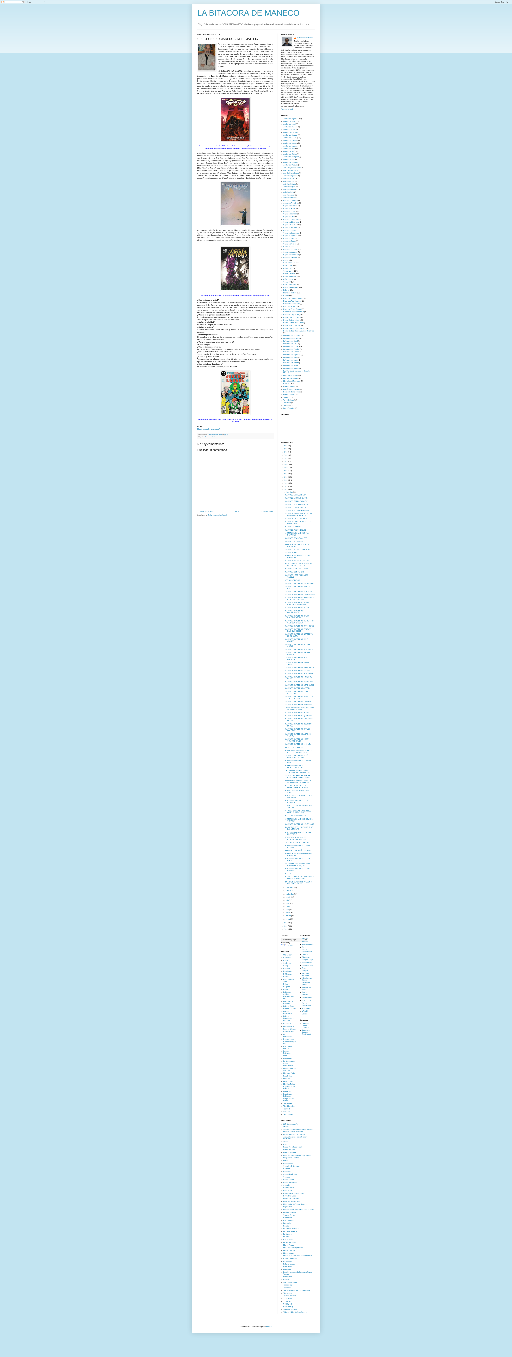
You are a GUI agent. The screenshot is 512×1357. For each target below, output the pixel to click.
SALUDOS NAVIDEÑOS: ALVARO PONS (300, 595)
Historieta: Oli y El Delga (292, 315)
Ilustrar (304, 992)
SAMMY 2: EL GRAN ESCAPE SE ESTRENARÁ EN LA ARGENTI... (298, 776)
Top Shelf (286, 1109)
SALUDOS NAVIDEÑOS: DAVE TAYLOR (299, 667)
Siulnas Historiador (290, 1282)
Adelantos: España (290, 140)
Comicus (286, 1177)
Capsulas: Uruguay (290, 252)
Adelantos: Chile (289, 130)
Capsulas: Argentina (290, 203)
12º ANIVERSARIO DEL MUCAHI (297, 842)
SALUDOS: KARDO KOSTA (295, 541)
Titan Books (287, 1103)
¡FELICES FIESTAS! (292, 580)
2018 (286, 471)
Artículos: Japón (289, 195)
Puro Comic (287, 1277)
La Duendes (287, 1234)
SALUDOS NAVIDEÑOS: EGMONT (298, 671)
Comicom (286, 1169)
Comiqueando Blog (290, 1182)
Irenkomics (287, 1223)
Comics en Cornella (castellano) (306, 1032)
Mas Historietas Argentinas (293, 1248)
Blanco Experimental (307, 951)
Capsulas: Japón (289, 241)
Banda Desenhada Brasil (292, 1147)
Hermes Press (288, 1039)
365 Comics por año (290, 1124)
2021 (286, 461)
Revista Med (306, 1006)
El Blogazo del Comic (291, 1199)
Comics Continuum (290, 1174)
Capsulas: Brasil (289, 211)
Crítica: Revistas (289, 274)
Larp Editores (288, 1066)
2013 (286, 486)
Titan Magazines (289, 1106)
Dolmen (286, 984)
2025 (286, 449)
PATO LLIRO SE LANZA (294, 747)
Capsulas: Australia (290, 206)
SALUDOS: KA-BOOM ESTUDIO (297, 561)
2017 (286, 474)
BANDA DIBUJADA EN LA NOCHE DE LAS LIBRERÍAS (299, 828)
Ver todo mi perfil (287, 109)
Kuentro (286, 1226)
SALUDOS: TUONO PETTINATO (297, 510)
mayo (288, 906)
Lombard (286, 1079)
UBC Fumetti (288, 1304)
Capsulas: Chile (289, 217)
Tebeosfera (287, 1288)
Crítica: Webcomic (289, 285)
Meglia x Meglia (289, 1250)
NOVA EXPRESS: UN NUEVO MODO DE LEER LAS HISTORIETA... (298, 751)
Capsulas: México (289, 244)
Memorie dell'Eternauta (291, 381)
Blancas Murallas (289, 1152)
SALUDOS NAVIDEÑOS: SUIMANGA (298, 705)
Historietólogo (288, 1220)
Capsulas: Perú (289, 247)
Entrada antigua (267, 511)
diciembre (289, 492)
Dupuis (286, 989)
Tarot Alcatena (288, 400)
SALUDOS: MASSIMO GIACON (296, 498)
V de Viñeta (306, 1008)
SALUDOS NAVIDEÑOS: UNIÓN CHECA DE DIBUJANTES (297, 604)
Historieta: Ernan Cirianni (292, 309)
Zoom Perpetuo (289, 408)
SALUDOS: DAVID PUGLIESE (296, 538)
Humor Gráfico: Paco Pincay (293, 323)
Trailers (286, 405)
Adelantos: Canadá (290, 127)
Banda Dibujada (289, 1150)
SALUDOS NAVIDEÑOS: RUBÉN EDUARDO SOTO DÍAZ (297, 756)
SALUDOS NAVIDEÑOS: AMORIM (297, 688)
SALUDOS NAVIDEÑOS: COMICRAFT (299, 682)
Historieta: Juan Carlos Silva (293, 312)
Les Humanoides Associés (289, 1069)
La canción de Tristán (291, 1229)
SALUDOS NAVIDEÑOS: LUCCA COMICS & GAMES (297, 740)
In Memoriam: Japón (290, 360)
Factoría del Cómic (290, 1212)
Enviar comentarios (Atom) (217, 515)
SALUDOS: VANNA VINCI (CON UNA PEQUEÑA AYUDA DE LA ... (298, 514)
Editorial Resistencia (287, 1012)
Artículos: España (289, 187)
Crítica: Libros (288, 271)
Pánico (304, 1003)
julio (287, 900)
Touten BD (287, 1301)
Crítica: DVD (287, 268)
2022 (286, 458)
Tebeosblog (287, 1285)
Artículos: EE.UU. (289, 184)
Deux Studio (287, 1191)
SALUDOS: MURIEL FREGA (295, 495)
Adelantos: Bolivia (289, 121)
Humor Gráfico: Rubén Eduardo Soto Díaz (298, 331)
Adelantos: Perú (289, 159)
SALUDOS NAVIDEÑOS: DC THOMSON (300, 685)
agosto (288, 897)
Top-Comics (287, 1298)
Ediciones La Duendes (288, 1002)
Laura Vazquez (288, 1240)
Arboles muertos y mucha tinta (294, 1134)
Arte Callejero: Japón (291, 173)
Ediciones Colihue (287, 993)
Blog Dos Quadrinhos (291, 1158)
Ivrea (285, 1056)
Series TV (286, 397)
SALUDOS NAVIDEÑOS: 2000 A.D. (298, 744)
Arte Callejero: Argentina (292, 168)
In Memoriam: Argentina (292, 336)
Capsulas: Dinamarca (291, 222)
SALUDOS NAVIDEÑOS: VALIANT (297, 608)
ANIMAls (305, 939)
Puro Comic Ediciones (287, 1095)
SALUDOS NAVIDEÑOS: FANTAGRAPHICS (294, 612)
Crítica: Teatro (288, 279)
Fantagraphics (288, 1026)
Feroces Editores (289, 1029)
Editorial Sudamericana (288, 1017)
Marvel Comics (288, 1081)
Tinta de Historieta (290, 1296)
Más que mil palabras (291, 378)
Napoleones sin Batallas (289, 1088)
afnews (286, 1127)
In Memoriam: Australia (291, 338)
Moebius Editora (289, 1084)
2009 (286, 929)
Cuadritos (286, 1185)
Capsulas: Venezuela (291, 255)
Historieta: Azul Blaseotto (292, 301)
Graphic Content (289, 1215)
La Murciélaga (307, 997)
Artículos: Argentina (290, 176)
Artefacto (305, 942)
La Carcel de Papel (290, 1231)
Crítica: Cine (287, 266)
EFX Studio (287, 1021)
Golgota (305, 971)
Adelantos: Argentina (290, 119)
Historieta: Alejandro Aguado (293, 298)
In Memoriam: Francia (291, 352)
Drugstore (287, 987)
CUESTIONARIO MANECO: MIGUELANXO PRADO (295, 766)
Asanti (285, 1142)
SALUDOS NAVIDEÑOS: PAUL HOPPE (299, 674)
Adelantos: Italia (289, 149)
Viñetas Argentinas (290, 1309)
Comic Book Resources (291, 1166)
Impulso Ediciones (287, 1052)
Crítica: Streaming (289, 276)
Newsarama (287, 1261)
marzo (288, 913)
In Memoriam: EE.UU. (291, 346)
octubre (288, 891)
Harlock (286, 296)
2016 (286, 477)
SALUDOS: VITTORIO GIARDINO (297, 549)
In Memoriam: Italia (290, 357)
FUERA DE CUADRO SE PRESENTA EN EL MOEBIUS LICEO (298, 883)
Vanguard (286, 1112)
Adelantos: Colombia (291, 132)
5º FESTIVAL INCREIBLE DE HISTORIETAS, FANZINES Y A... (297, 838)
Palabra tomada (289, 1264)
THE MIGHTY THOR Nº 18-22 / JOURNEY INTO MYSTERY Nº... (298, 771)
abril (287, 910)
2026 (286, 446)
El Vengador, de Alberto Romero (295, 1204)
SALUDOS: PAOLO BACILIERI (296, 519)
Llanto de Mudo (289, 1073)
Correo (285, 260)
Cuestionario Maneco (212, 437)
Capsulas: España (290, 227)
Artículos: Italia (288, 192)
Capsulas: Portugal (290, 249)
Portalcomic (287, 1269)
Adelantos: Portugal (290, 162)
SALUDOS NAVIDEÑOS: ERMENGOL (299, 701)
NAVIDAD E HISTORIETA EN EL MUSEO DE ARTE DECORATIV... (298, 787)
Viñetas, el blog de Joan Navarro (295, 1312)
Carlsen (286, 960)
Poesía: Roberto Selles (291, 392)
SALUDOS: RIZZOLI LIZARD (295, 530)
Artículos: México (289, 198)
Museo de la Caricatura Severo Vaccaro (297, 1256)
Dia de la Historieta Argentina (294, 1193)
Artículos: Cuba (288, 181)
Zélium (304, 1014)
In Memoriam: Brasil (290, 341)
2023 (286, 455)
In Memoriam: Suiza (290, 365)
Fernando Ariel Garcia (305, 38)
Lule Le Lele (306, 1000)
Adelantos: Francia (290, 143)
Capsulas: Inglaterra (290, 236)
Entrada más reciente (205, 511)
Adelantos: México (290, 154)
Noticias (286, 384)
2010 (286, 926)
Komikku (305, 995)
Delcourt (286, 977)
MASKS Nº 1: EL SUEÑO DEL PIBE (298, 850)
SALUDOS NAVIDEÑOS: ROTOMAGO (299, 591)
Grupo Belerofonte (287, 1035)
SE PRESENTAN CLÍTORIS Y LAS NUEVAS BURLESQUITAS (297, 864)
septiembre (290, 894)
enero (288, 919)
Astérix (285, 1144)
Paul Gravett (287, 1267)
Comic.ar (305, 954)
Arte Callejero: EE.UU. (291, 170)
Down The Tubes (289, 1196)
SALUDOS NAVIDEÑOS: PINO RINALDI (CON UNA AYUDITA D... (299, 599)
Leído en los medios (290, 376)
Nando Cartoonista (290, 1258)
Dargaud (286, 968)
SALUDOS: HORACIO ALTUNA (296, 569)
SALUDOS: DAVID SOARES (295, 507)
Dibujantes (306, 957)
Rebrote (286, 1280)
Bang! (304, 947)
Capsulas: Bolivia (289, 209)
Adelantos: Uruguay (290, 165)
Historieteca (287, 1218)
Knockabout (287, 1058)
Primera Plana (288, 395)
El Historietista (307, 963)
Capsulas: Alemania (290, 200)
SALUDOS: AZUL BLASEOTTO (296, 504)
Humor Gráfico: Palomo (291, 325)
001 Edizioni (287, 955)
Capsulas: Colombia (290, 219)
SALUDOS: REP (291, 553)
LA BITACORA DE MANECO (248, 12)
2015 (286, 480)
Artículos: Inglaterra (290, 189)
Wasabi (305, 1011)
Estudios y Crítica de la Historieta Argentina (299, 1209)
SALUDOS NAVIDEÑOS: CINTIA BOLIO (299, 583)
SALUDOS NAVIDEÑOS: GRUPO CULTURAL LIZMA (297, 617)
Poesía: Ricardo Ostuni (291, 389)
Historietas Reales (306, 984)
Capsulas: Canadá (290, 214)
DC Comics (287, 974)
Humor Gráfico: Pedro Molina (293, 328)
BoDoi (285, 1161)
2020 (286, 464)
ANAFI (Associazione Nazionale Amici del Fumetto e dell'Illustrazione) (298, 1130)
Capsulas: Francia (290, 230)
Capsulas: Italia (289, 238)
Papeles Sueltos (289, 386)
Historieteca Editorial (287, 1047)
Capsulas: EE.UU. (289, 225)
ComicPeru (287, 1171)
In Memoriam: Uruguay (291, 368)
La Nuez (286, 1237)
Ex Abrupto (287, 1023)
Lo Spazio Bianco (289, 1242)
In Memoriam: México (291, 363)
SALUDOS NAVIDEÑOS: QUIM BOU (298, 716)
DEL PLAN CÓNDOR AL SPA (296, 816)
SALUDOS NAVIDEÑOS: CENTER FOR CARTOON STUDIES (299, 622)
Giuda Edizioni (288, 1032)
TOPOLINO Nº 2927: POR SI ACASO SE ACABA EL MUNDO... (299, 708)
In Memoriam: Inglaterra (292, 355)
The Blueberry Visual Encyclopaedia (296, 1290)
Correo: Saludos (289, 263)
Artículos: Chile (288, 178)
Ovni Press (287, 1091)
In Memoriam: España (291, 349)
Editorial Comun (289, 1006)
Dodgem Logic (307, 960)
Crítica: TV (287, 282)
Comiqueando (288, 1180)
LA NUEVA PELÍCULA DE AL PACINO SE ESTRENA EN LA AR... (298, 565)
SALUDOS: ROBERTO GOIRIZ (296, 501)
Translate (290, 945)
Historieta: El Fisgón (290, 306)
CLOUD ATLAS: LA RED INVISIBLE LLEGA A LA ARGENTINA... (298, 812)
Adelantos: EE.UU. (290, 138)
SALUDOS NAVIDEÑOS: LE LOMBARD (299, 824)
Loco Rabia (287, 1076)
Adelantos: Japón (289, 151)
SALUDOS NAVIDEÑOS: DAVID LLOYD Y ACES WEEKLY (299, 697)
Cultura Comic (288, 1188)
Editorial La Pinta (289, 1009)
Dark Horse (287, 971)
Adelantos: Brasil (289, 124)
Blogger (269, 1327)
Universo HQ (288, 1307)
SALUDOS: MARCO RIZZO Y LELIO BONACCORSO (298, 523)
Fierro (304, 968)
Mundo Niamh (288, 1253)
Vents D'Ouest (288, 1114)
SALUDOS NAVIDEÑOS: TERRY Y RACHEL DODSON (298, 630)
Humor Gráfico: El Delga (292, 317)
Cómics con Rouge (290, 257)
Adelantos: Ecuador (290, 135)
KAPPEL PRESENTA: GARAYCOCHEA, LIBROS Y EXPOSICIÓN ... (299, 878)
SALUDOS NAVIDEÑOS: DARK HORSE (299, 626)
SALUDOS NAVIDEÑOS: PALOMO (297, 713)
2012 (286, 489)
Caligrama (287, 958)
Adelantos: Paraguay (291, 157)
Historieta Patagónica (306, 974)
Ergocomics (287, 1207)
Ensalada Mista (307, 965)
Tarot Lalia (287, 403)
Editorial (286, 290)
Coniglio (286, 966)
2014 (286, 483)
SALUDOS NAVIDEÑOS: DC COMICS (299, 649)
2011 (286, 923)
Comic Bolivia (288, 1163)
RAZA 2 (288, 874)
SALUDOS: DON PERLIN (294, 572)
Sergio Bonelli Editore (288, 1100)
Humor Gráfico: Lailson (291, 320)
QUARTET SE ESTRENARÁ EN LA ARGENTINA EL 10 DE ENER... (298, 781)
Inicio (237, 511)
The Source (287, 1293)
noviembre (290, 888)
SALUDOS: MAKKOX (293, 527)
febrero (288, 916)
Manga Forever (288, 1245)
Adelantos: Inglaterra (290, 146)
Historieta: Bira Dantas (291, 304)
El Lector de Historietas (291, 1201)
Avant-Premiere (307, 944)
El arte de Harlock (289, 293)
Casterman (287, 963)
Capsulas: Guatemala (291, 233)
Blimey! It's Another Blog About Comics (297, 1155)
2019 (286, 468)
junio (288, 903)
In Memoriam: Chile (290, 344)
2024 (286, 452)
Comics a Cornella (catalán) (305, 1025)
